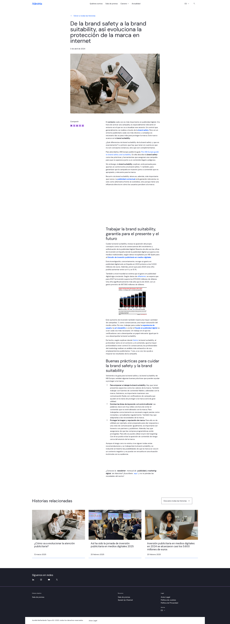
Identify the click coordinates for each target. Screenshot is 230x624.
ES (188, 3)
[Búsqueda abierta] (194, 3)
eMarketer (142, 276)
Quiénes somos (96, 3)
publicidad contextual (126, 179)
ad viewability (120, 328)
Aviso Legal (165, 597)
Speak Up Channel (125, 600)
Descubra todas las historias (175, 501)
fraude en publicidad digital (146, 328)
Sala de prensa (111, 3)
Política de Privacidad (169, 603)
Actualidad (136, 3)
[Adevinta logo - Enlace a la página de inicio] (37, 3)
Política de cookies (168, 600)
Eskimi (135, 340)
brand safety (143, 130)
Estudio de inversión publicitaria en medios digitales (129, 257)
